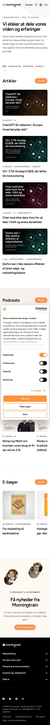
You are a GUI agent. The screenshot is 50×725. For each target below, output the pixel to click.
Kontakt (29, 5)
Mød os (6, 679)
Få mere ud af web (11, 660)
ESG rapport (40, 717)
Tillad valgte (25, 406)
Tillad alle (25, 399)
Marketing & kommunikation (16, 666)
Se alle (41, 81)
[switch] (43, 363)
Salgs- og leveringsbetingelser (14, 720)
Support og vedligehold (14, 673)
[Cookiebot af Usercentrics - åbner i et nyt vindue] (35, 309)
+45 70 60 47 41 (28, 709)
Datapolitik (7, 717)
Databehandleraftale (23, 717)
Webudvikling (9, 653)
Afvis (25, 414)
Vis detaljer (36, 390)
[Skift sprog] (40, 4)
